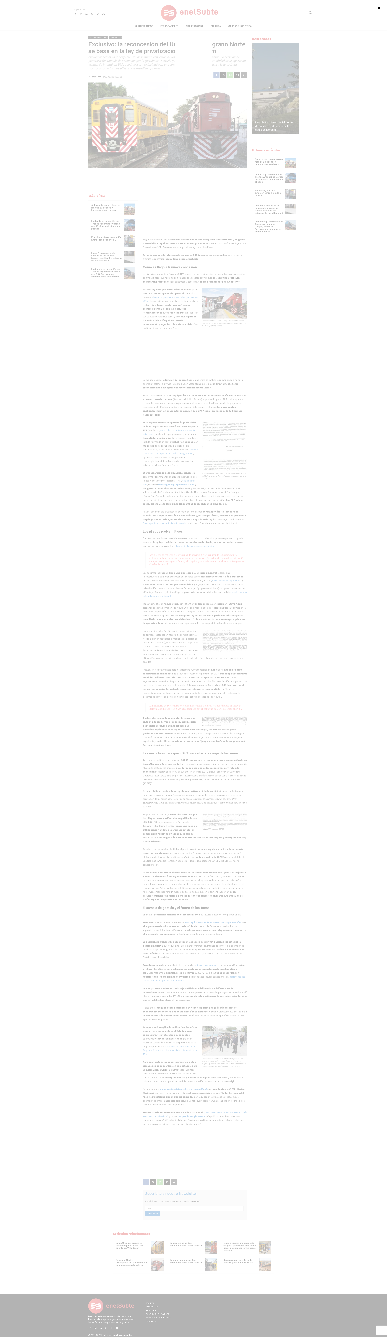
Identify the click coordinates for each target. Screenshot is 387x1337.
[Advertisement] (193, 58)
